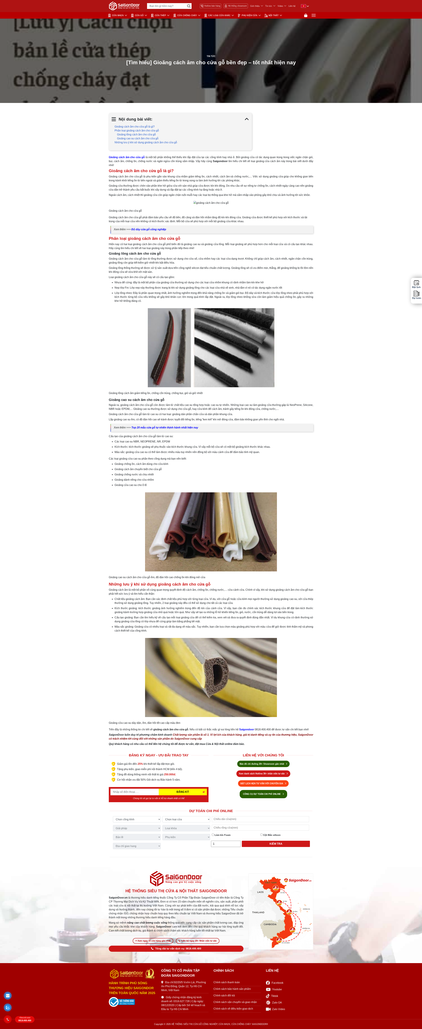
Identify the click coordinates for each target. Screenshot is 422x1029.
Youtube (277, 989)
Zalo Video (278, 1009)
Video (280, 6)
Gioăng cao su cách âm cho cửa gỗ (137, 138)
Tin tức (268, 6)
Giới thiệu (255, 6)
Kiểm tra (276, 843)
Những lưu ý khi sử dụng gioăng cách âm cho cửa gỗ (146, 142)
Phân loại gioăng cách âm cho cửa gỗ (137, 130)
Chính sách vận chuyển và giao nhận (235, 1002)
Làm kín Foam (222, 835)
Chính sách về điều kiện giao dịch (233, 1008)
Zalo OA (277, 1002)
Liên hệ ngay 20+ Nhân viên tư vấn (199, 941)
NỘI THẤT (274, 15)
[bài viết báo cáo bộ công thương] (132, 1002)
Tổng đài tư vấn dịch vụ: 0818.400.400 (178, 948)
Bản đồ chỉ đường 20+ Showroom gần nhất (262, 764)
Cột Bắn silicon (272, 835)
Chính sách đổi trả (224, 995)
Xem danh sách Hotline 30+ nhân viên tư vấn (262, 773)
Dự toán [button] (416, 298)
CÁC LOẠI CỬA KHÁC (219, 15)
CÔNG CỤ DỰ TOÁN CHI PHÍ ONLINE (262, 794)
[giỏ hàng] (305, 15)
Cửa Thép (160, 15)
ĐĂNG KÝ (183, 791)
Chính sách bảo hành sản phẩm (232, 988)
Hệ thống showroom (237, 6)
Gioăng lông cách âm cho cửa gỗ (136, 134)
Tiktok (274, 996)
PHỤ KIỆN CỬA (249, 15)
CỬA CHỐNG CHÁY (187, 15)
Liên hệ (291, 6)
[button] (7, 995)
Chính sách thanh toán (226, 982)
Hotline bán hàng (212, 6)
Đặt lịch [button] (416, 287)
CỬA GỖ (139, 15)
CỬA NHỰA (118, 15)
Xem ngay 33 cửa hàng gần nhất (153, 941)
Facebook (277, 982)
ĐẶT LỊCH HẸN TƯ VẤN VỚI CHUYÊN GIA (262, 783)
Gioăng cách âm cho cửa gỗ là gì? (135, 126)
